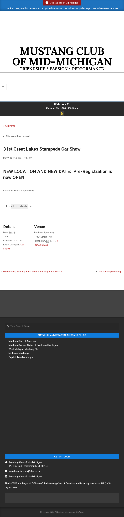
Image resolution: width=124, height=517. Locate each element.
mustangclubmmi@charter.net (25, 471)
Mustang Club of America (22, 341)
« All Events (9, 125)
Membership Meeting (110, 271)
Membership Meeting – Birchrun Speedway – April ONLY (32, 271)
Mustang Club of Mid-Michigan (25, 476)
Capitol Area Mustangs (21, 357)
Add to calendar (19, 206)
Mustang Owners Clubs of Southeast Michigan (33, 345)
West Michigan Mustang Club (24, 349)
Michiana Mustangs (19, 353)
